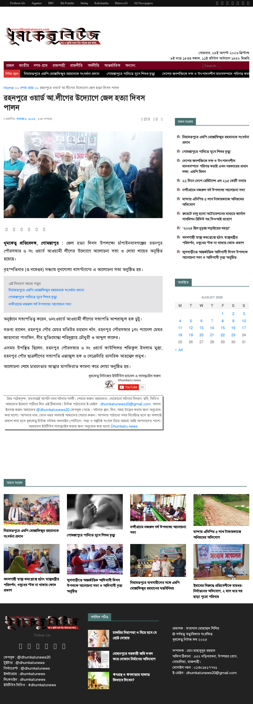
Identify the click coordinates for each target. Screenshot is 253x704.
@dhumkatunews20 (52, 410)
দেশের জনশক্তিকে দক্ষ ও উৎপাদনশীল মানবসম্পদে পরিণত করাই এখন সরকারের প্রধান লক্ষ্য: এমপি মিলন (215, 166)
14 (212, 328)
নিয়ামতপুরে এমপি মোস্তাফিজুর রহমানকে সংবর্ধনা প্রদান (61, 73)
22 (223, 335)
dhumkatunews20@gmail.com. (126, 404)
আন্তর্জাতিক (112, 65)
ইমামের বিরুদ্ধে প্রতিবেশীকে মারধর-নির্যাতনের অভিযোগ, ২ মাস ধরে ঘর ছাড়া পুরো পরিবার (218, 591)
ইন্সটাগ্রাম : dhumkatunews (24, 674)
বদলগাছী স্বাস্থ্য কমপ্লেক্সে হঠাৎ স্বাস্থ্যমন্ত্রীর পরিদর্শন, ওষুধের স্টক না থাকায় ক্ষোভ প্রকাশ (213, 240)
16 (233, 328)
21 (212, 335)
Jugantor (37, 3)
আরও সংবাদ (14, 483)
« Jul (179, 349)
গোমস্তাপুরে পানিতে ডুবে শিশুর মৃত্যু (131, 73)
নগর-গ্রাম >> (30, 88)
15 (223, 328)
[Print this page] (162, 119)
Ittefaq (84, 3)
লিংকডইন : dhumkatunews (24, 679)
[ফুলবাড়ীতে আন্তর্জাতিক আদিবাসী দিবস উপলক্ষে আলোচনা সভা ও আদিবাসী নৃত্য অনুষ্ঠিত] (95, 559)
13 (201, 328)
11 (180, 328)
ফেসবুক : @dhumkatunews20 (27, 657)
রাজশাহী (59, 65)
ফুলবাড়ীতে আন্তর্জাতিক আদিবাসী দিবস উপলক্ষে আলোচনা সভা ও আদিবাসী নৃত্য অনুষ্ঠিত (215, 255)
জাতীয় (24, 65)
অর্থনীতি (93, 65)
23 (233, 335)
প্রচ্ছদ (10, 65)
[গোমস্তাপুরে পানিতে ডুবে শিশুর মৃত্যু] (95, 511)
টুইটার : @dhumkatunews (24, 662)
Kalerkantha (101, 3)
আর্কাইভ (183, 282)
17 (244, 328)
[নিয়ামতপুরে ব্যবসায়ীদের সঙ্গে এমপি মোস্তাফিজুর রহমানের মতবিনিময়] (158, 560)
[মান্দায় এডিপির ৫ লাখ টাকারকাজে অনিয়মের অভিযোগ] (221, 510)
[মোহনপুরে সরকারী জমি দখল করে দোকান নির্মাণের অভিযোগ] (98, 659)
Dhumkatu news (124, 426)
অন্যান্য (130, 65)
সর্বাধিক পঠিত (99, 617)
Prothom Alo (17, 3)
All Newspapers (143, 3)
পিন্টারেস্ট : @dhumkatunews (27, 668)
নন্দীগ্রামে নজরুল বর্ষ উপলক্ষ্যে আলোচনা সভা (40, 304)
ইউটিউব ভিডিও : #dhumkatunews (30, 685)
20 (201, 335)
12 (191, 328)
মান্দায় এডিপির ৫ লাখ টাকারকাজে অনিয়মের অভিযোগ (213, 202)
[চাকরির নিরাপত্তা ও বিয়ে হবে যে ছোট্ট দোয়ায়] (98, 638)
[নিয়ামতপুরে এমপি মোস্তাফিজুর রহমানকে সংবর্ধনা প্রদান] (32, 509)
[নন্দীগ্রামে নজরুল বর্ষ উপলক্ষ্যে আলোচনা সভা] (158, 507)
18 (180, 335)
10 (244, 321)
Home (9, 88)
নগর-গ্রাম (41, 65)
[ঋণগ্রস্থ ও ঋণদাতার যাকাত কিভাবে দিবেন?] (98, 680)
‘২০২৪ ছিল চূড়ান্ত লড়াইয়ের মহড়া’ (206, 228)
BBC (51, 3)
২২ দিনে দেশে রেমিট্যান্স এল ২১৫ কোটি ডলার (214, 181)
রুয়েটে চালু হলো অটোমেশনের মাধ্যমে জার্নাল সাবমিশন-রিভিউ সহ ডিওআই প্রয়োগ (213, 216)
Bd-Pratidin (67, 3)
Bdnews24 (121, 3)
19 (191, 335)
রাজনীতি (76, 65)
